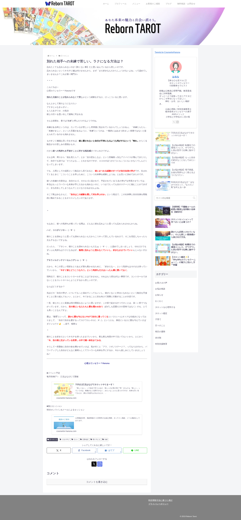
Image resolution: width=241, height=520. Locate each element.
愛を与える (96, 439)
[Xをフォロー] (94, 464)
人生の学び (65, 439)
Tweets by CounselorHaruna (167, 52)
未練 (105, 439)
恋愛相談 (85, 439)
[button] (194, 198)
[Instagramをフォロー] (99, 464)
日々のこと (53, 439)
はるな (175, 77)
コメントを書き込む (97, 482)
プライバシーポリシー (158, 504)
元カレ (76, 439)
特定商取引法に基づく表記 (160, 500)
